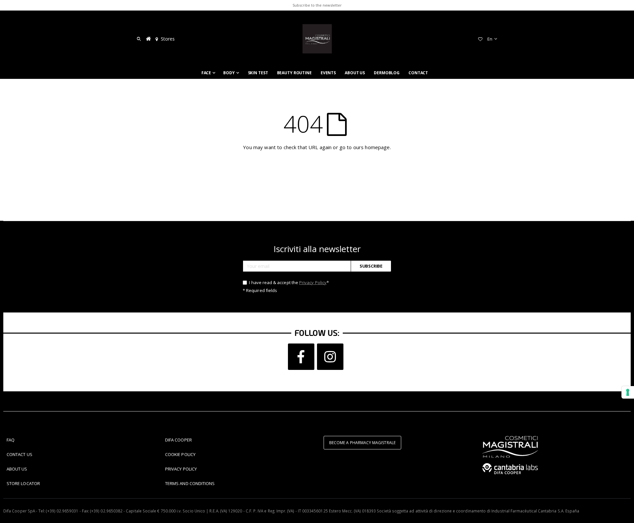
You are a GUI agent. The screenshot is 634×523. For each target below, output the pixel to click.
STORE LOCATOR (23, 483)
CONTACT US (19, 454)
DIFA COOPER (178, 440)
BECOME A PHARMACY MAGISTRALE (362, 442)
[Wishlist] (480, 39)
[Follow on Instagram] (330, 356)
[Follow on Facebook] (301, 356)
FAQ (11, 440)
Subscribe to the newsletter (317, 5)
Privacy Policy (313, 282)
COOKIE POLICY (180, 454)
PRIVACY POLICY (181, 469)
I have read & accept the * (288, 282)
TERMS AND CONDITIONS (190, 483)
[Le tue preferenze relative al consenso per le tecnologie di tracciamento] (627, 392)
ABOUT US (17, 469)
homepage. (378, 147)
